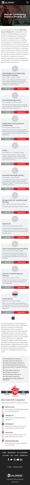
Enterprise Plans (17, 467)
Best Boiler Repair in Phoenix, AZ (11, 370)
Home (4, 452)
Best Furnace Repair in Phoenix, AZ (12, 374)
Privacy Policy (15, 482)
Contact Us (24, 455)
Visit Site (7, 89)
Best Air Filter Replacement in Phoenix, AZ (14, 365)
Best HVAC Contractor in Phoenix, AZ (12, 361)
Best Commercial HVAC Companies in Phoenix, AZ (15, 367)
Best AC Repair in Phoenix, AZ (10, 372)
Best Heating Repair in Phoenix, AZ (12, 358)
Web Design (11, 452)
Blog (16, 455)
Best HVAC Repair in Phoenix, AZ (11, 376)
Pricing (9, 467)
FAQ (12, 455)
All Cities (5, 455)
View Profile (21, 89)
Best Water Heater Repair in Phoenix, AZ (13, 363)
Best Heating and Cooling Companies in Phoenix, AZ (13, 379)
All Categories (22, 452)
